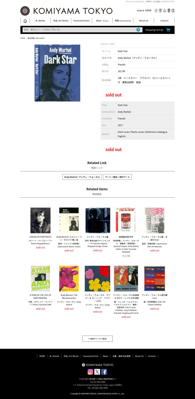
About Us (143, 20)
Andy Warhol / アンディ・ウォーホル (82, 176)
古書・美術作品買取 (121, 356)
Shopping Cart (154, 29)
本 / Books (40, 20)
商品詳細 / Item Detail (36, 38)
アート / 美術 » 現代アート (117, 176)
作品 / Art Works (61, 20)
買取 (123, 20)
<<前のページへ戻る (97, 338)
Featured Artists (82, 20)
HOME (22, 38)
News (102, 20)
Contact (152, 356)
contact (164, 20)
